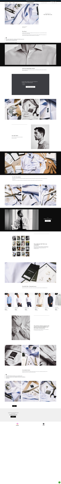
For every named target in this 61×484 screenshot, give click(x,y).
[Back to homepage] (30, 2)
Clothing (10, 2)
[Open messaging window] (59, 482)
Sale (17, 2)
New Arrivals (6, 2)
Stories (14, 2)
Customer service (52, 1)
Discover (13, 416)
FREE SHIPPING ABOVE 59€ (7, 1)
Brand (55, 1)
